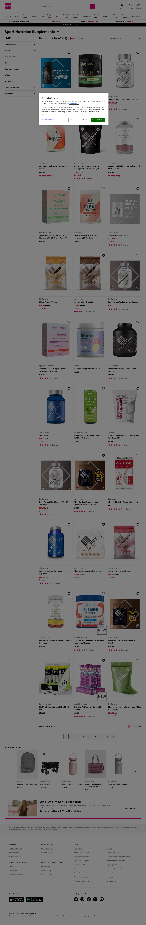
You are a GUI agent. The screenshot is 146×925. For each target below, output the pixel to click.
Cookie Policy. (74, 103)
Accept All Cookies (98, 120)
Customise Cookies (48, 120)
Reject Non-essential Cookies (79, 120)
